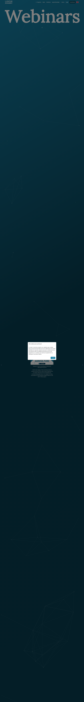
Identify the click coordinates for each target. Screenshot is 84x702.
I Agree (53, 357)
